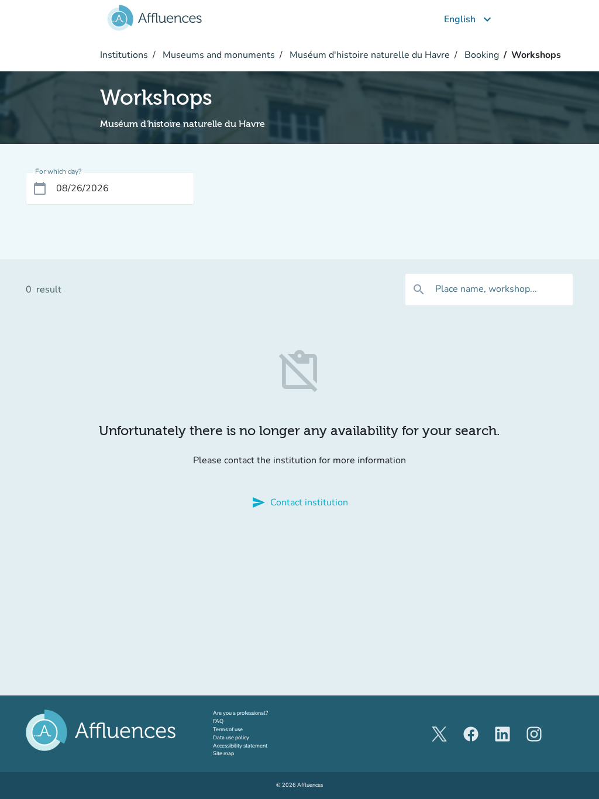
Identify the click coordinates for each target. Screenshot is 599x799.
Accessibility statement (240, 745)
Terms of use (228, 729)
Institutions (124, 55)
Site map (223, 753)
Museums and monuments (217, 55)
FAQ (218, 721)
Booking (480, 55)
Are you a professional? (251, 713)
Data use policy (231, 737)
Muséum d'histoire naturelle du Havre (368, 55)
